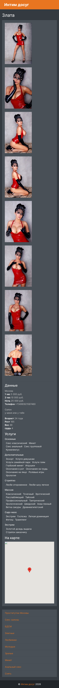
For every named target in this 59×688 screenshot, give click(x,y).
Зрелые (9, 653)
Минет (8, 660)
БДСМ (8, 626)
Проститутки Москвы (17, 613)
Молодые (10, 646)
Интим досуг (16, 4)
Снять (8, 673)
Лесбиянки (11, 640)
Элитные (9, 633)
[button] (29, 570)
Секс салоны (12, 619)
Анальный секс (13, 666)
